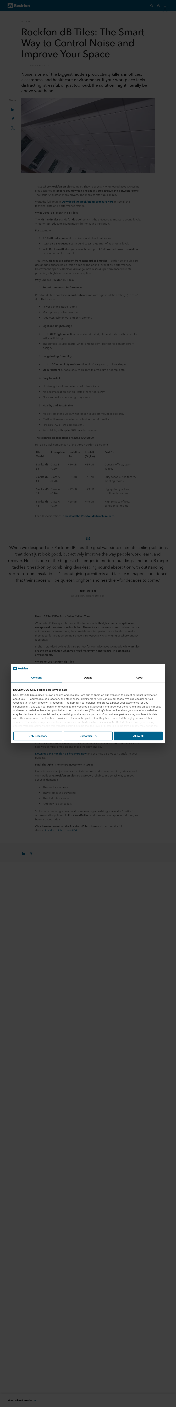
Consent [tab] (36, 677)
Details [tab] (88, 677)
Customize (86, 735)
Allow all (138, 735)
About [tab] (139, 677)
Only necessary (38, 735)
